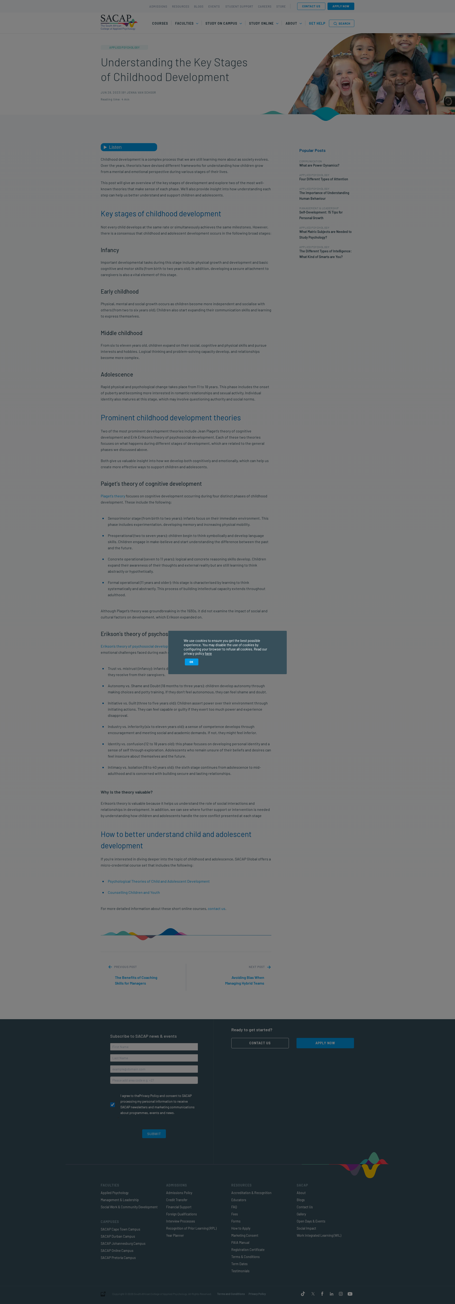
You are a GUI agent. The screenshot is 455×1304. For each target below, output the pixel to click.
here (208, 653)
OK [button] (192, 661)
